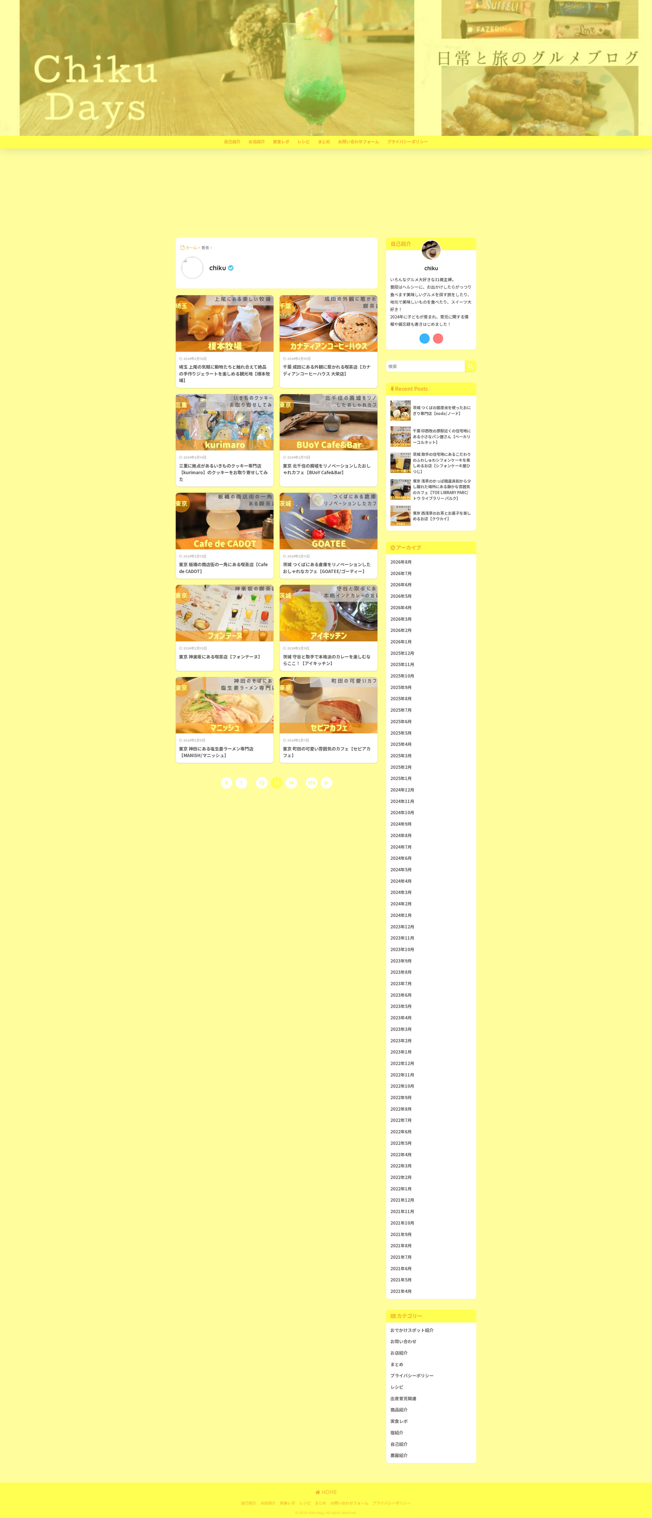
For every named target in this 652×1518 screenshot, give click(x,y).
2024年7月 (401, 847)
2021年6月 (401, 1268)
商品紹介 (399, 1410)
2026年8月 (401, 562)
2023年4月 (401, 1018)
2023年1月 (401, 1052)
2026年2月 (401, 630)
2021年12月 (402, 1200)
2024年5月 (401, 869)
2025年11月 (402, 664)
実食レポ (281, 141)
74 (291, 783)
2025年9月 (401, 687)
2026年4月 (401, 607)
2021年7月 (401, 1257)
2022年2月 (401, 1177)
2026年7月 (401, 573)
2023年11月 (402, 938)
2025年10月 (402, 676)
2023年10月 (402, 949)
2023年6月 (401, 995)
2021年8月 (401, 1245)
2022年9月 (401, 1097)
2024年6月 (401, 858)
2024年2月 (401, 904)
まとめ (324, 141)
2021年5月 (401, 1280)
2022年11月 (402, 1075)
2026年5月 (401, 596)
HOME (328, 1492)
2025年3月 (401, 755)
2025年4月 (401, 744)
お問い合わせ (403, 1341)
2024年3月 (401, 892)
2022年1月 (401, 1189)
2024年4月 (401, 881)
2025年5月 (401, 733)
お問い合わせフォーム (358, 141)
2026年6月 (401, 584)
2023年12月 (402, 927)
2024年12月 (402, 790)
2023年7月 (401, 983)
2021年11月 (402, 1211)
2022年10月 (402, 1086)
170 (311, 783)
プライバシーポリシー (407, 141)
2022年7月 (401, 1120)
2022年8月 (401, 1109)
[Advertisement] (326, 193)
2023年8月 (401, 972)
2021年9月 (401, 1234)
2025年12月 (402, 653)
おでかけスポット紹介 (412, 1330)
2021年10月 (402, 1223)
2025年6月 (401, 721)
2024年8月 (401, 835)
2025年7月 (401, 710)
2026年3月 (401, 619)
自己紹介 (232, 141)
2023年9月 (401, 961)
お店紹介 (257, 141)
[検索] (470, 366)
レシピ (303, 141)
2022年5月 (401, 1143)
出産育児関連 (403, 1398)
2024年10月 (402, 812)
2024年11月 (402, 801)
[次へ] (326, 783)
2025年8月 (401, 698)
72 (261, 783)
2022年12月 (402, 1063)
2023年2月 (401, 1040)
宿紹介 (396, 1433)
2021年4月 (401, 1291)
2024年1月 (401, 915)
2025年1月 (401, 778)
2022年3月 (401, 1166)
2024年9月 (401, 824)
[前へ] (227, 783)
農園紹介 (399, 1455)
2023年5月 (401, 1006)
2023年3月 (401, 1029)
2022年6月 (401, 1131)
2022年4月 (401, 1154)
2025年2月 (401, 767)
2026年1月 (401, 642)
